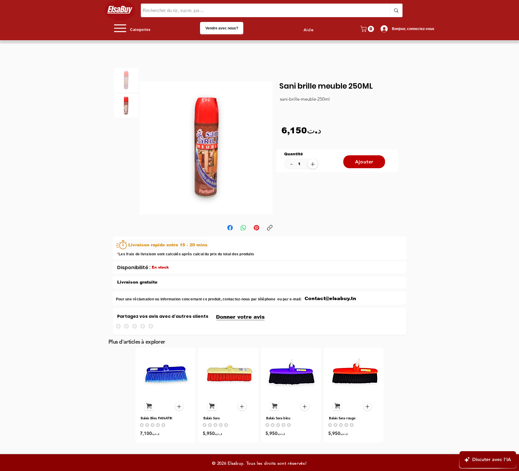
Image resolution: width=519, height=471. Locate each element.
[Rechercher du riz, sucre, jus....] (396, 10)
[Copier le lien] (269, 227)
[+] (149, 406)
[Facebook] (230, 227)
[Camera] (165, 374)
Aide (308, 30)
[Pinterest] (256, 227)
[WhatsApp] (243, 227)
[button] (367, 29)
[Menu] (120, 28)
